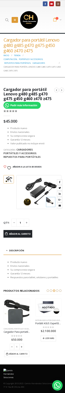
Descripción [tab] (16, 250)
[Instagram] (58, 3)
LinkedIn (59, 194)
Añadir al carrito (20, 233)
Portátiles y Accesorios (19, 153)
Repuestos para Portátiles (22, 156)
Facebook (59, 182)
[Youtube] (51, 3)
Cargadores (24, 149)
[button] (47, 291)
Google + (59, 199)
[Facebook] (45, 3)
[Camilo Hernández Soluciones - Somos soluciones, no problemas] (28, 19)
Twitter (59, 188)
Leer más (49, 338)
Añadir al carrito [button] (18, 353)
